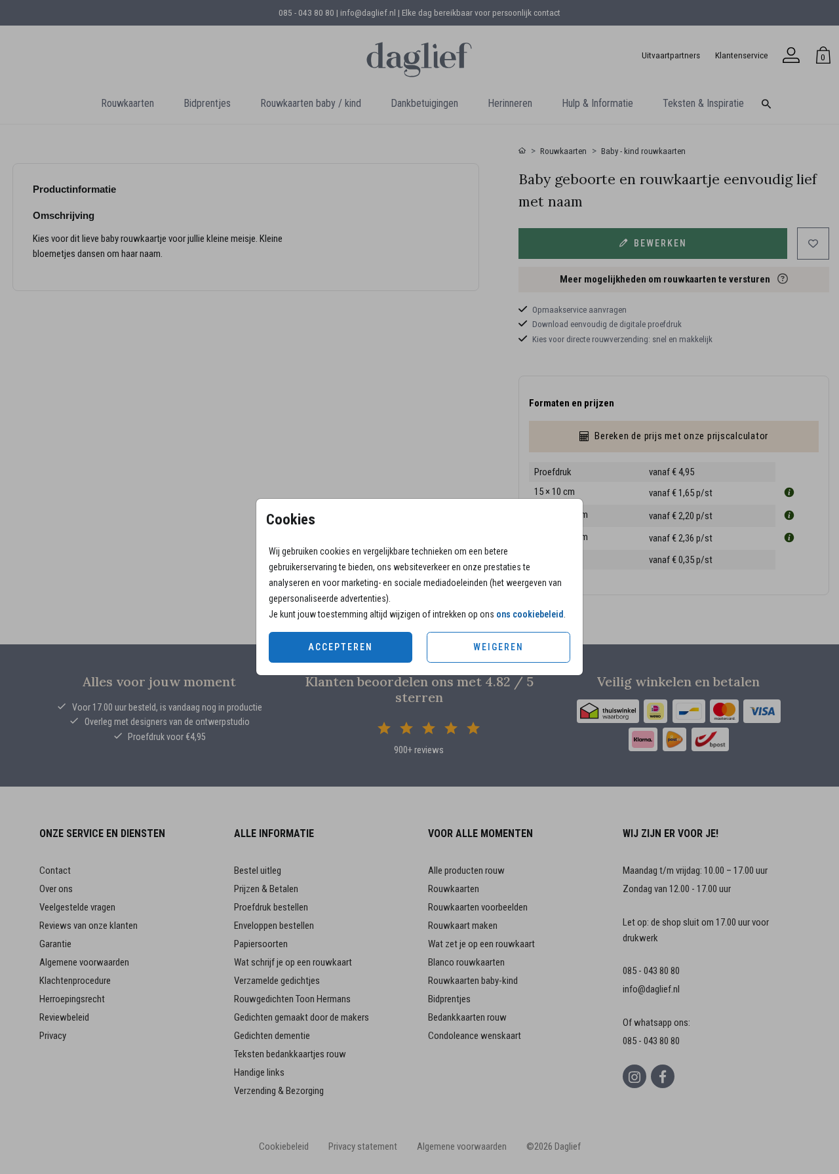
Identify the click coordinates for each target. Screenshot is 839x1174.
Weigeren (498, 647)
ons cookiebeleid (530, 614)
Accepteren (340, 647)
